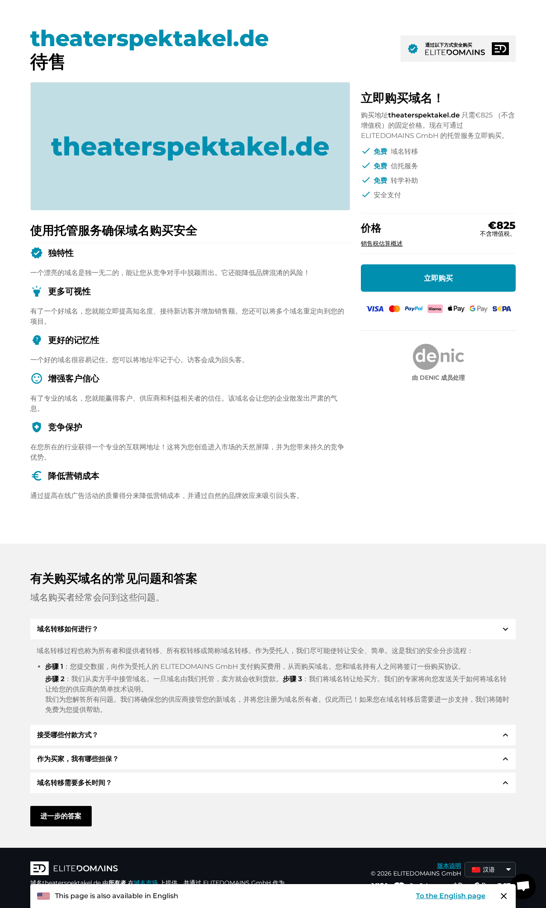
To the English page (450, 896)
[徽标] (158, 869)
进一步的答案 (61, 816)
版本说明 (449, 866)
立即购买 (438, 278)
